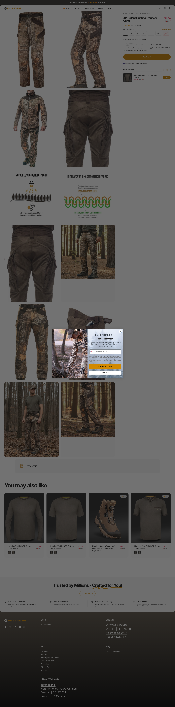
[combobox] (92, 352)
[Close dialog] (120, 331)
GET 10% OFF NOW (105, 367)
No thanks (105, 373)
